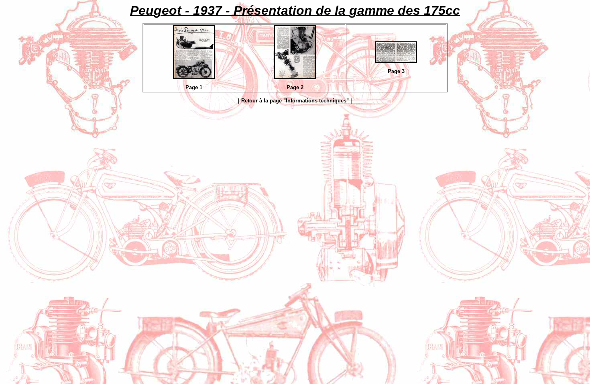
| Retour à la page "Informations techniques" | (295, 101)
